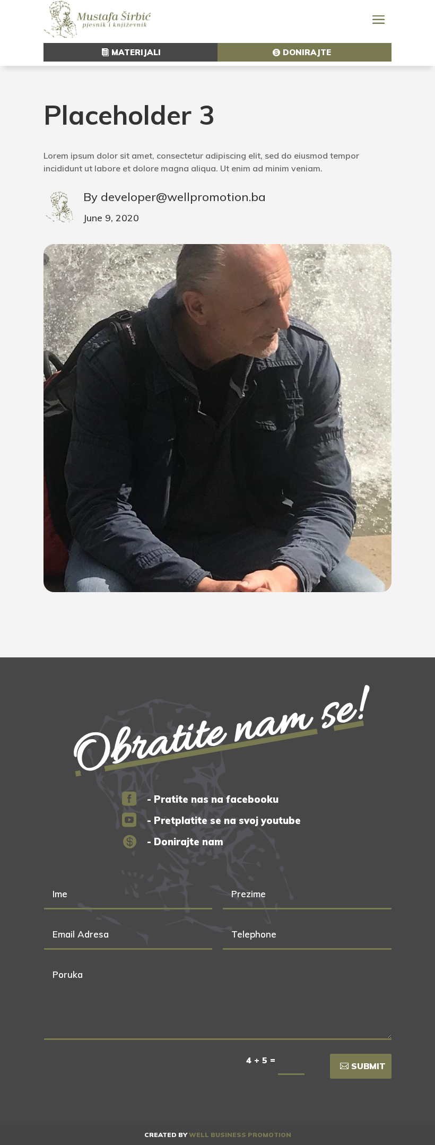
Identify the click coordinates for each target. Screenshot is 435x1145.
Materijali (136, 52)
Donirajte (307, 52)
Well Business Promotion (240, 1135)
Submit (368, 1066)
